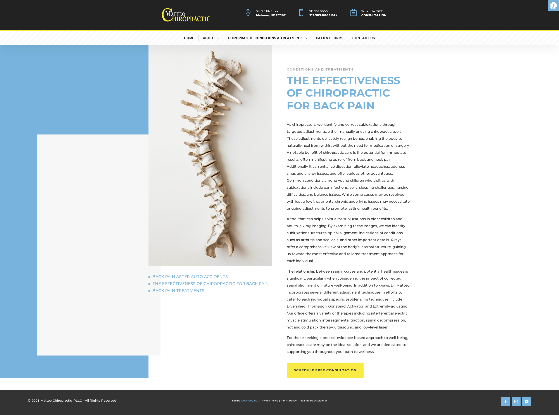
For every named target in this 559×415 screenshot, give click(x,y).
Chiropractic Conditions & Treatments (266, 38)
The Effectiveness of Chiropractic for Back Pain (210, 283)
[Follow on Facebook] (505, 401)
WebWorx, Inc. (249, 400)
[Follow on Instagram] (516, 401)
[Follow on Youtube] (526, 401)
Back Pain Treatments (178, 290)
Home (189, 38)
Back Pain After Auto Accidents (190, 276)
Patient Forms (329, 38)
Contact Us (363, 38)
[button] (553, 5)
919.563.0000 (318, 11)
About (209, 38)
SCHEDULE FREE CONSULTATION (325, 370)
